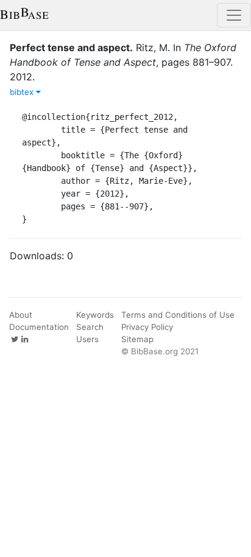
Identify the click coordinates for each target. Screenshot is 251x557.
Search (90, 327)
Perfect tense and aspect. (71, 47)
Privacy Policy (147, 327)
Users (87, 339)
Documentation (39, 327)
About (20, 315)
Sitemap (137, 339)
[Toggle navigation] (234, 15)
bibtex (23, 92)
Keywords (95, 315)
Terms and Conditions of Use (178, 315)
